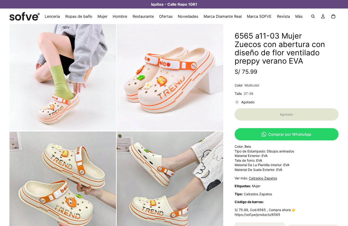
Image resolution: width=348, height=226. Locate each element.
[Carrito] (333, 16)
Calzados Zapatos (263, 178)
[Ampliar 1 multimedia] (62, 77)
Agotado (286, 114)
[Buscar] (313, 16)
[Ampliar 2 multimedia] (170, 77)
